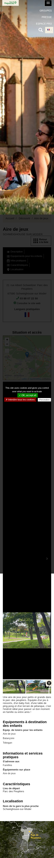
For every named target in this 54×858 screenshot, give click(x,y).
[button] (48, 3)
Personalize (44, 400)
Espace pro (44, 23)
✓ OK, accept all (27, 395)
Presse (47, 17)
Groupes (46, 10)
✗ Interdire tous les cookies (20, 399)
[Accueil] (10, 3)
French (49, 30)
